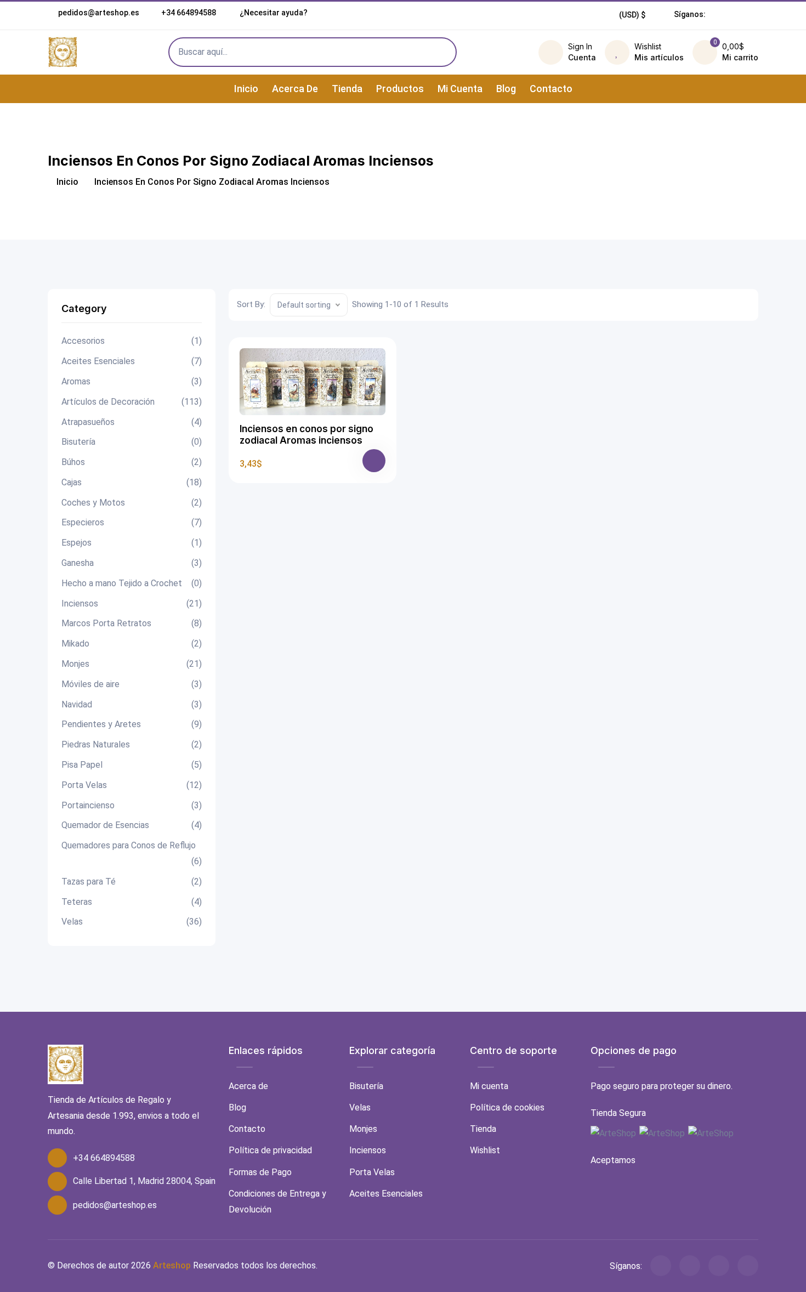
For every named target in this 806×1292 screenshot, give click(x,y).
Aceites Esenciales (131, 361)
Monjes (131, 664)
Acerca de (295, 88)
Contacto (551, 88)
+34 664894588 (188, 12)
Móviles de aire (131, 684)
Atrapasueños (131, 422)
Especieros (131, 522)
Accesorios (131, 341)
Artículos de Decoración (131, 401)
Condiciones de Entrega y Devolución (277, 1201)
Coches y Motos (131, 502)
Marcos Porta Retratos (131, 623)
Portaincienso (131, 805)
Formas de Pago (260, 1172)
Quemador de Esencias (131, 825)
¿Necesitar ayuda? (273, 12)
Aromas (131, 381)
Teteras (131, 902)
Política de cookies (507, 1107)
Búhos (131, 462)
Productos (400, 88)
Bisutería (131, 442)
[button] (632, 15)
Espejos (131, 542)
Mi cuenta (460, 88)
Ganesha (131, 563)
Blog (506, 88)
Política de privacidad (270, 1150)
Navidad (131, 704)
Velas (131, 921)
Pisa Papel (131, 765)
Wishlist (485, 1150)
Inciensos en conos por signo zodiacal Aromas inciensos (306, 434)
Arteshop (172, 1265)
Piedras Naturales (131, 744)
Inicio (246, 88)
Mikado (131, 643)
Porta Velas (131, 785)
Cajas (131, 482)
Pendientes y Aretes (131, 724)
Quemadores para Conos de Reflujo (131, 853)
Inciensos (131, 603)
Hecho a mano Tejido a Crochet (131, 583)
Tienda (347, 88)
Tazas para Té (131, 881)
